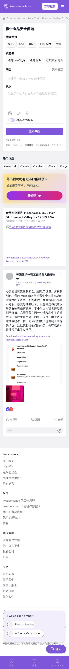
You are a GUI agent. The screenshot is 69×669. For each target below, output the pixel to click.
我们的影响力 (11, 518)
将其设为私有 (24, 120)
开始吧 (32, 196)
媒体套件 (8, 597)
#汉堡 (25, 261)
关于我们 (8, 461)
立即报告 (50, 6)
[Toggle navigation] (62, 6)
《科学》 (8, 467)
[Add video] (18, 113)
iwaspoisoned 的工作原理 (19, 501)
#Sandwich (39, 166)
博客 (5, 523)
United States (17, 18)
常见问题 (8, 574)
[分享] (61, 275)
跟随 (37, 419)
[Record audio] (27, 113)
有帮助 (14, 419)
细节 (18, 285)
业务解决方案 (11, 540)
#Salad (52, 166)
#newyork (44, 257)
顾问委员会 (10, 472)
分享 (60, 419)
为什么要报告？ (13, 478)
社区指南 (8, 591)
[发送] (59, 431)
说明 (9, 86)
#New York (10, 166)
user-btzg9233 (44, 282)
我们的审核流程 (13, 512)
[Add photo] (10, 113)
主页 (11, 665)
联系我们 (8, 580)
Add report (57, 665)
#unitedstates (13, 261)
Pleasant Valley (51, 18)
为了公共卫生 (11, 546)
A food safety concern (28, 633)
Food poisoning (24, 624)
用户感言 (8, 484)
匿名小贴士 (10, 585)
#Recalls (24, 166)
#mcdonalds (12, 257)
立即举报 (34, 131)
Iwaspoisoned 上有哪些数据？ (22, 506)
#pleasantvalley (29, 257)
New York (33, 18)
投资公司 (8, 551)
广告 (5, 557)
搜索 (34, 665)
